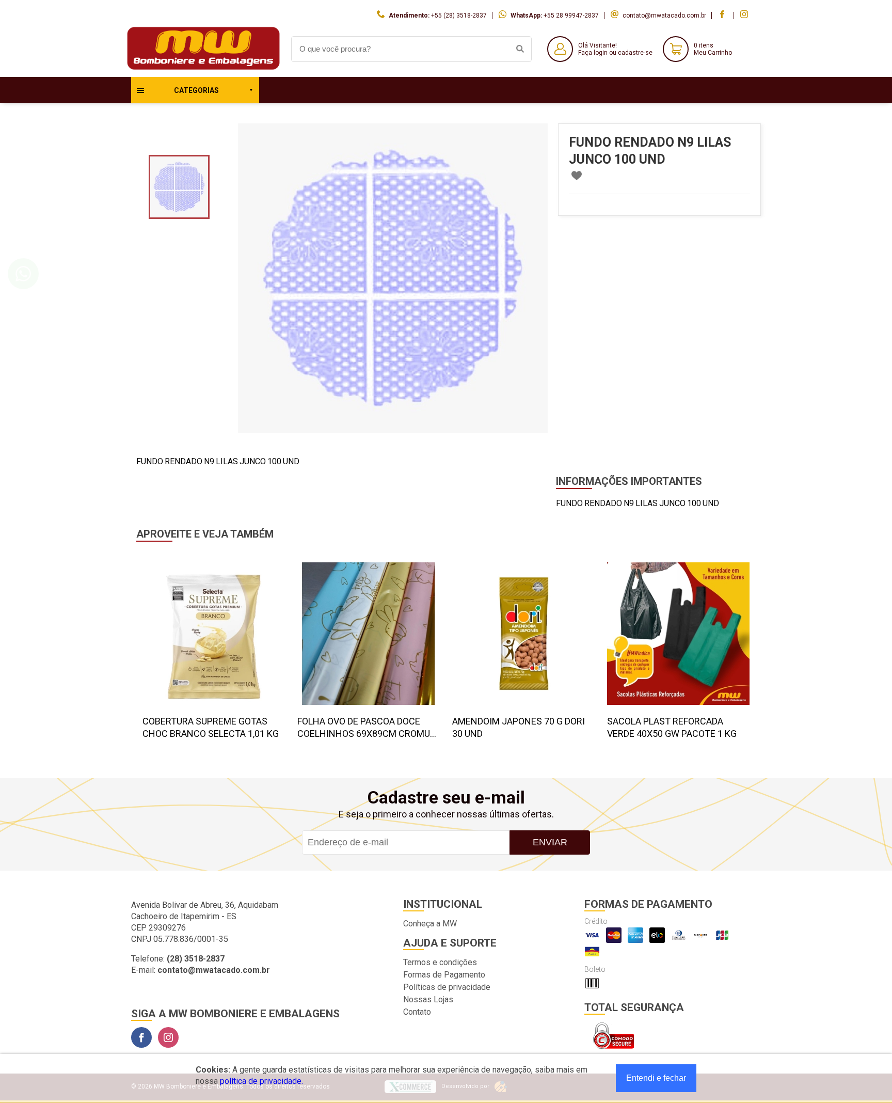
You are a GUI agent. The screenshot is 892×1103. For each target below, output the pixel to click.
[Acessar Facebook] (723, 15)
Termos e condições (440, 962)
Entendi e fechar (656, 1078)
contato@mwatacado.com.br (664, 15)
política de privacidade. (261, 1081)
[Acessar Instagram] (745, 15)
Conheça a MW (430, 923)
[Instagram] (168, 1037)
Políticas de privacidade (446, 987)
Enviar (550, 842)
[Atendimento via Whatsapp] (23, 273)
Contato (417, 1012)
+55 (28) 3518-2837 (459, 15)
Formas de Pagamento (444, 975)
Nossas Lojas (428, 999)
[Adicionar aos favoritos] (576, 175)
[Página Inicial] (203, 69)
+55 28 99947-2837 (571, 15)
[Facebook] (141, 1037)
